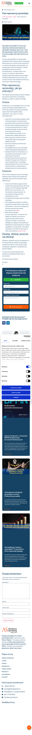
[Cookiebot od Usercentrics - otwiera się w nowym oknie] (23, 336)
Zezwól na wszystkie (16, 387)
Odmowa (16, 397)
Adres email (5, 607)
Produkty (5, 671)
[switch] (28, 371)
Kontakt (5, 677)
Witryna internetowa (8, 613)
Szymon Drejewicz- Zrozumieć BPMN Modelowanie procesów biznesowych (15, 438)
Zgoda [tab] (5, 340)
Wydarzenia (6, 674)
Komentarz (5, 582)
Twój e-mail (6, 289)
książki (17, 210)
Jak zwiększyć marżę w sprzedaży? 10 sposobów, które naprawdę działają (14, 549)
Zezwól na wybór (16, 392)
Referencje (6, 666)
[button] (29, 3)
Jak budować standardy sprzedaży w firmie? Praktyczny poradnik (13, 494)
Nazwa (4, 601)
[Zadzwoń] (29, 727)
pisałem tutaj (21, 231)
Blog (14, 17)
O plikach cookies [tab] (25, 340)
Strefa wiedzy (6, 669)
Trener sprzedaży (7, 17)
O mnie (4, 661)
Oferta (4, 663)
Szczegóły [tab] (15, 340)
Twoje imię (6, 283)
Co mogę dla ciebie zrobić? (11, 295)
